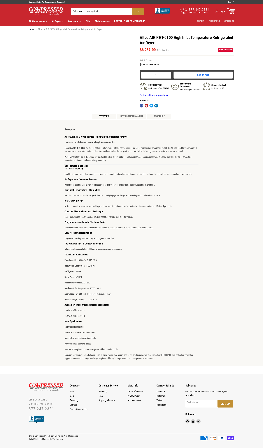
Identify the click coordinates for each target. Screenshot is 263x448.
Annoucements (134, 400)
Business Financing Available (154, 95)
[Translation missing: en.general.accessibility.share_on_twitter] (151, 105)
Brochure (159, 116)
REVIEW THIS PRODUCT (152, 64)
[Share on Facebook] (141, 105)
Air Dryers (56, 21)
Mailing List (161, 404)
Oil (87, 21)
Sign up (225, 403)
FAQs (101, 396)
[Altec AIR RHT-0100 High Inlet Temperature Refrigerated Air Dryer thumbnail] (34, 41)
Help (229, 2)
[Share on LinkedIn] (156, 105)
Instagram (160, 396)
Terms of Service (135, 391)
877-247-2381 (41, 409)
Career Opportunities (79, 409)
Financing (214, 21)
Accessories (74, 21)
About (200, 21)
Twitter (159, 400)
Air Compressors (37, 21)
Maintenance (101, 21)
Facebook (160, 391)
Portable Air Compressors (129, 21)
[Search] (138, 11)
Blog (72, 396)
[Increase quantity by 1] (167, 75)
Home (32, 29)
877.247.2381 (199, 9)
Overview (104, 116)
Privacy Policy (134, 396)
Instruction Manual (131, 116)
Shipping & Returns (107, 400)
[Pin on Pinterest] (146, 105)
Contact (229, 21)
